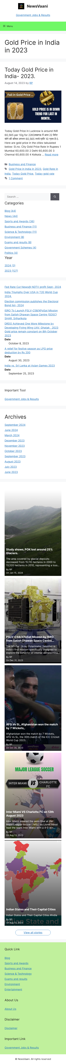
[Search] (54, 197)
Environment (12, 984)
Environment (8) (14, 237)
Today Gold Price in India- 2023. (29, 72)
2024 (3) (10, 265)
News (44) (11, 216)
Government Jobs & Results (33, 15)
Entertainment (13, 989)
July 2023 (11, 466)
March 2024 (12, 435)
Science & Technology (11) (21, 231)
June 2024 (11, 430)
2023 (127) (11, 270)
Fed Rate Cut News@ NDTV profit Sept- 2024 (33, 286)
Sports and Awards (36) (19, 221)
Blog (7, 958)
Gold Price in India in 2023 (25, 168)
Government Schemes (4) (20, 247)
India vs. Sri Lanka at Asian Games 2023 (30, 365)
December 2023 (15, 440)
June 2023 (11, 472)
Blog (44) (10, 210)
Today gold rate (44, 173)
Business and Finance (22, 164)
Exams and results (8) (18, 242)
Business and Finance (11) (21, 226)
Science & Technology (18, 973)
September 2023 (15, 456)
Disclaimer (11, 1028)
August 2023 (13, 461)
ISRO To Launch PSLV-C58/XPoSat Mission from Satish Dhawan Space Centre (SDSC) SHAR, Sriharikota (31, 314)
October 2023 (13, 451)
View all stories (33, 932)
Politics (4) (11, 252)
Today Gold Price (22, 173)
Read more (51, 154)
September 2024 (15, 424)
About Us (10, 1008)
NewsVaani (37, 6)
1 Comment (16, 178)
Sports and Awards (16, 963)
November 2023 (15, 445)
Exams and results (16, 979)
